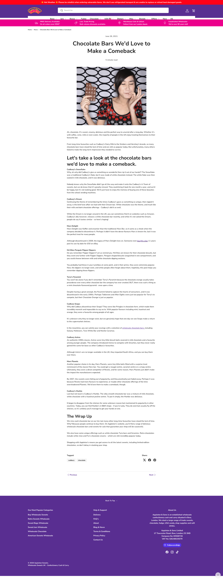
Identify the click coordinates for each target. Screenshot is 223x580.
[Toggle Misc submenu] (135, 18)
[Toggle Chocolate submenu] (100, 18)
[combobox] (113, 10)
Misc (131, 19)
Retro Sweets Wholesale (38, 519)
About (96, 523)
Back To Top (110, 501)
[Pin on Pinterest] (154, 460)
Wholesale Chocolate (37, 531)
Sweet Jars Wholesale (37, 527)
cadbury (71, 460)
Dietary (120, 19)
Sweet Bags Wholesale (38, 523)
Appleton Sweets (41, 563)
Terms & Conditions (101, 531)
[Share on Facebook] (149, 460)
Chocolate (94, 19)
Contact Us (98, 540)
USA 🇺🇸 (108, 19)
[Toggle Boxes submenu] (76, 18)
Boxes (72, 19)
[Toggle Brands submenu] (147, 18)
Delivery (96, 514)
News (36, 29)
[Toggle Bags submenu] (56, 18)
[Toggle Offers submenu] (158, 18)
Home (30, 29)
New (165, 19)
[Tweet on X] (144, 460)
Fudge (83, 19)
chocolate (81, 460)
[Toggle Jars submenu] (65, 18)
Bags (52, 19)
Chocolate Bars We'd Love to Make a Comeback (55, 29)
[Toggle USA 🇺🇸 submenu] (113, 18)
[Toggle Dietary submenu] (125, 18)
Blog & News (99, 527)
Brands (142, 19)
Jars (62, 19)
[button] (193, 10)
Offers (154, 19)
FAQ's (96, 519)
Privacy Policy (99, 535)
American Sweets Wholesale (40, 535)
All (171, 19)
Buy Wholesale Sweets (38, 514)
